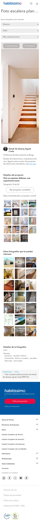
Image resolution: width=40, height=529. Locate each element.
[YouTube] (21, 478)
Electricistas (6, 443)
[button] (20, 420)
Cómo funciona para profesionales (14, 461)
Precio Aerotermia (8, 425)
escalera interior (19, 356)
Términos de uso (10, 490)
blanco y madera (22, 358)
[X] (15, 478)
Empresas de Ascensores (10, 427)
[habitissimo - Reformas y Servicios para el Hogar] (10, 4)
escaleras (8, 356)
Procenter (5, 439)
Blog (3, 433)
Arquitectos (6, 448)
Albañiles (5, 445)
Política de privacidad (12, 495)
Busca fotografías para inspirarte (12, 19)
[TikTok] (26, 478)
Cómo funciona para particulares (13, 456)
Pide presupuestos (20, 525)
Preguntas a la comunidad (11, 435)
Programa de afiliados (9, 471)
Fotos (4, 437)
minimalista (9, 358)
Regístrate (5, 459)
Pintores (5, 441)
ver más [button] (33, 164)
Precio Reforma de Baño (10, 422)
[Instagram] (4, 478)
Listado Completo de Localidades (14, 449)
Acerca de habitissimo (10, 466)
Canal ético (6, 469)
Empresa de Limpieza (9, 430)
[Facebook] (9, 478)
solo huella (18, 361)
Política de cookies (11, 501)
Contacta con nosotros (10, 473)
